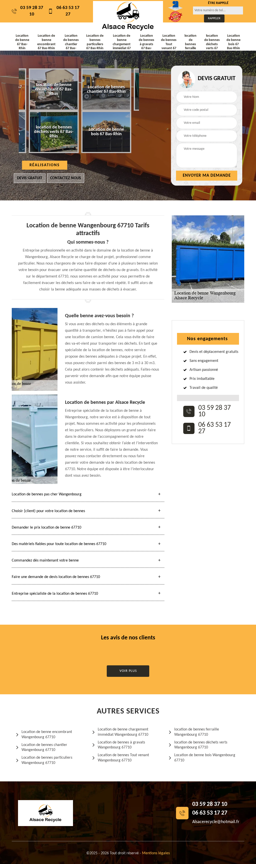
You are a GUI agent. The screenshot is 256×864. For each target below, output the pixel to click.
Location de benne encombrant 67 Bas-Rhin (46, 42)
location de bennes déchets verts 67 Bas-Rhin (212, 44)
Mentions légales (156, 853)
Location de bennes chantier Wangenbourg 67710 (44, 747)
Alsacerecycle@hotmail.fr (215, 822)
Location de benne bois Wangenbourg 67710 (204, 757)
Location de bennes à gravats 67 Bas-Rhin (146, 44)
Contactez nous (65, 178)
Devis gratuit (29, 178)
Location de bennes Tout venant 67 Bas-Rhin (168, 44)
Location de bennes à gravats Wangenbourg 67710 (121, 745)
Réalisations (45, 165)
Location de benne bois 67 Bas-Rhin (233, 42)
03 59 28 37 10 (31, 11)
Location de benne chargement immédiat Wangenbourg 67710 (123, 732)
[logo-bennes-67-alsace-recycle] (128, 16)
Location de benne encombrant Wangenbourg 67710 (47, 734)
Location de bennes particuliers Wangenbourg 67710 (47, 760)
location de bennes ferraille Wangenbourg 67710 (196, 732)
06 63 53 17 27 (68, 11)
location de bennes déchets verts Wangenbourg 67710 (200, 745)
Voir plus (128, 671)
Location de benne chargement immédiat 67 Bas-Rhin (122, 44)
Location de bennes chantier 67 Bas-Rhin (71, 44)
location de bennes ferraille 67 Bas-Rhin (190, 46)
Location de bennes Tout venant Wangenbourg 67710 (123, 757)
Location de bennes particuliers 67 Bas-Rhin (95, 42)
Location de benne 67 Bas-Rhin (22, 42)
